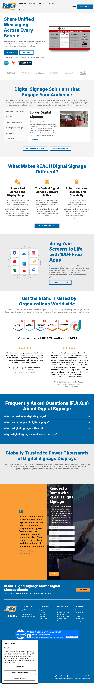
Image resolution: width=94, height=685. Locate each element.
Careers (77, 609)
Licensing (78, 620)
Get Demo (26, 52)
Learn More (34, 137)
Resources (23, 10)
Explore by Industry (60, 148)
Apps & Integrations (63, 615)
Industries (23, 3)
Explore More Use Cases (35, 148)
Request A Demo (80, 618)
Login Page (42, 609)
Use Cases (33, 3)
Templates (42, 613)
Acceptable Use (85, 675)
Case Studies (43, 618)
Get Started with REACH (47, 225)
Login (74, 6)
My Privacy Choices (60, 675)
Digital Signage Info (63, 611)
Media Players (61, 618)
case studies (37, 466)
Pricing (51, 3)
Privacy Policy (75, 675)
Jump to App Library (60, 282)
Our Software (61, 613)
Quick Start (42, 611)
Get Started (84, 7)
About (32, 10)
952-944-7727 (28, 609)
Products (42, 3)
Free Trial (10, 52)
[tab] (16, 111)
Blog (76, 613)
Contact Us (83, 589)
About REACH (79, 611)
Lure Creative (86, 677)
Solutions (42, 615)
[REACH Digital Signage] (9, 6)
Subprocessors (62, 620)
